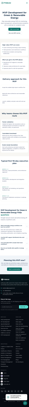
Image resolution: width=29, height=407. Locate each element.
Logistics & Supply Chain (7, 346)
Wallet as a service (5, 332)
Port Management (5, 359)
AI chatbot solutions (6, 330)
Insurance (3, 364)
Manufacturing (4, 366)
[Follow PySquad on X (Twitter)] (18, 391)
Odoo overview (19, 319)
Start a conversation (14, 269)
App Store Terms (11, 401)
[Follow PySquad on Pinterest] (21, 391)
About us (18, 346)
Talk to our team (14, 29)
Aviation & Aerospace (6, 353)
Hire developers (19, 362)
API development (5, 321)
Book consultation (20, 340)
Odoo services (19, 324)
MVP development (5, 335)
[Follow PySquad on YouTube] (5, 391)
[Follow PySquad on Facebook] (15, 391)
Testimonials (19, 357)
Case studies (19, 355)
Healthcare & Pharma (6, 351)
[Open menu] (26, 2)
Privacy (23, 401)
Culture (17, 351)
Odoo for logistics (20, 332)
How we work (19, 348)
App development (5, 324)
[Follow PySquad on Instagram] (12, 391)
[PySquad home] (6, 3)
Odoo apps (18, 321)
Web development (5, 319)
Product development (6, 326)
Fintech (2, 348)
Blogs (17, 359)
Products (3, 370)
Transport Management (7, 362)
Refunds (18, 401)
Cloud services (4, 328)
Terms (5, 401)
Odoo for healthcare (21, 338)
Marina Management (6, 357)
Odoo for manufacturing (22, 326)
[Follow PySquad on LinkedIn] (2, 391)
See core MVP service (14, 33)
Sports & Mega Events (6, 355)
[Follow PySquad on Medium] (8, 391)
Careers (17, 353)
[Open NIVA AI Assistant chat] (25, 403)
